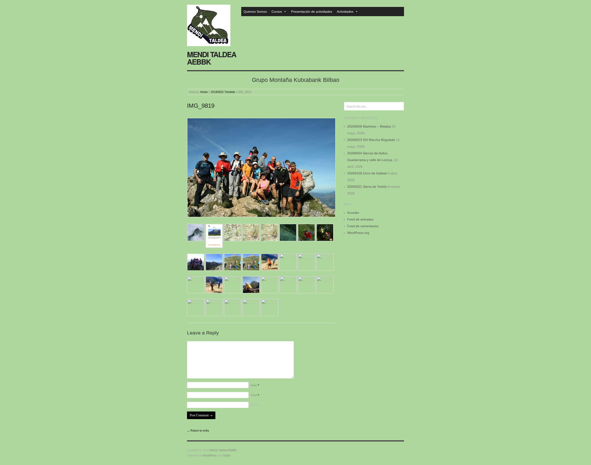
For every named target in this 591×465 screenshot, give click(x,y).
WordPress (210, 455)
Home (204, 91)
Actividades (345, 11)
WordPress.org (358, 233)
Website (255, 405)
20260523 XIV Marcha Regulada (371, 140)
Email (255, 395)
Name (255, 385)
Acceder (353, 213)
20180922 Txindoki (223, 91)
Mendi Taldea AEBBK (211, 58)
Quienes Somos (255, 11)
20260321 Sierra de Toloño (367, 186)
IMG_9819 (200, 105)
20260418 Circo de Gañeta (367, 173)
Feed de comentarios (362, 226)
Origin (226, 455)
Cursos (276, 11)
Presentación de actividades (311, 11)
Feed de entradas (360, 219)
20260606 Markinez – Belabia (369, 126)
